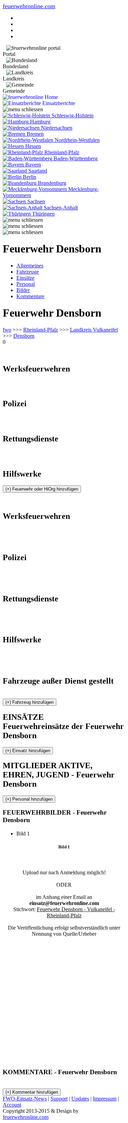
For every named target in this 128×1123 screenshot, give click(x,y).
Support (59, 1099)
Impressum (104, 1099)
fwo (7, 330)
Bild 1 (25, 833)
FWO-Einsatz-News (25, 1099)
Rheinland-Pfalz (40, 330)
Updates (80, 1099)
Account (12, 1105)
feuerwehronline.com (29, 6)
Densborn (23, 336)
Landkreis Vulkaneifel (94, 330)
